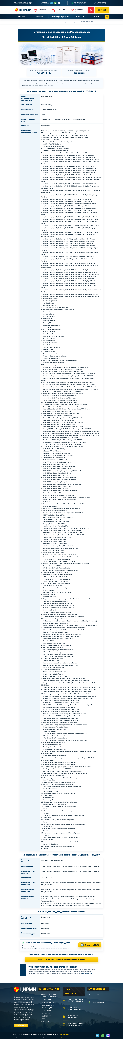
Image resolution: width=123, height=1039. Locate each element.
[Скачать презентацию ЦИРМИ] (91, 10)
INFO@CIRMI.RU (73, 1015)
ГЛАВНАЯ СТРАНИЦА (48, 994)
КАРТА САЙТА (45, 1011)
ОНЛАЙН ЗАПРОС (20, 1025)
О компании (80, 17)
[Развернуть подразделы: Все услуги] (46, 17)
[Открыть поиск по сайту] (107, 17)
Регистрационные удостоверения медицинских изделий (59, 22)
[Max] (59, 3)
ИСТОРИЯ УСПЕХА (47, 1002)
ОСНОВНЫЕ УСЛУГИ (48, 997)
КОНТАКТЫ (44, 1021)
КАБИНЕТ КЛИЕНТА (47, 1000)
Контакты (96, 17)
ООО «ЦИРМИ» (64, 1034)
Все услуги (39, 17)
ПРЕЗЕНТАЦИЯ (46, 1008)
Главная (22, 17)
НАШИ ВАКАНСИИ (47, 1005)
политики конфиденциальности (61, 1037)
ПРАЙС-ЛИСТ (45, 1016)
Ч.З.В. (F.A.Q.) (45, 1013)
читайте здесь (87, 973)
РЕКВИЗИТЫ (45, 1019)
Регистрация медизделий (60, 17)
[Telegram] (51, 3)
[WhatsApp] (55, 3)
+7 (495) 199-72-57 (73, 1007)
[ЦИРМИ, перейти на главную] (22, 10)
